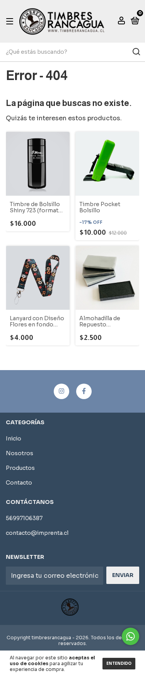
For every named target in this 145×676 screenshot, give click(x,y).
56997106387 (24, 518)
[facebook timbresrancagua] (84, 391)
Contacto (19, 482)
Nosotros (19, 453)
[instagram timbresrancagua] (61, 391)
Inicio (13, 438)
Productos (20, 467)
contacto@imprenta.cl (37, 532)
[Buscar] (136, 52)
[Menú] (11, 21)
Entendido (118, 663)
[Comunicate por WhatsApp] (130, 636)
